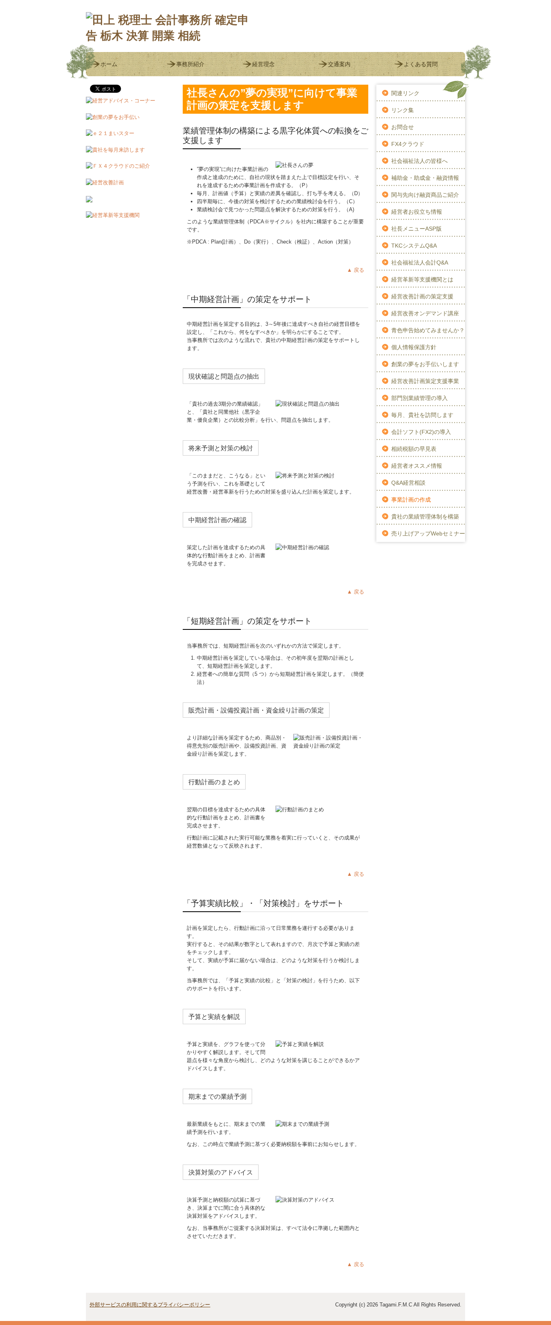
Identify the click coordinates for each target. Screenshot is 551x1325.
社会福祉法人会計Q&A (419, 262)
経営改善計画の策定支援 (422, 296)
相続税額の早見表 (413, 449)
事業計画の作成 (411, 499)
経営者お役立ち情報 (416, 211)
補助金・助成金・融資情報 (425, 178)
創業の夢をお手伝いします (425, 364)
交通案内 (339, 64)
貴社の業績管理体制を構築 (425, 516)
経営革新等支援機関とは (422, 279)
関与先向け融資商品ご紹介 (425, 195)
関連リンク (405, 93)
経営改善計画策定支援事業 (425, 381)
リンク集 (402, 110)
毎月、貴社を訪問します (422, 415)
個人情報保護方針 (413, 347)
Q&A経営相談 (408, 482)
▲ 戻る (355, 270)
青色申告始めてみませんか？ (428, 330)
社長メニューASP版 (416, 228)
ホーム (108, 64)
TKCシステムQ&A (414, 245)
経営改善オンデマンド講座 (425, 313)
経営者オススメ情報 (416, 465)
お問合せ (402, 127)
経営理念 (263, 64)
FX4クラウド (407, 144)
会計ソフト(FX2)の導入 (421, 432)
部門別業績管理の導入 (419, 398)
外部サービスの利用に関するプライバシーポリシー (150, 1305)
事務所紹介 (190, 64)
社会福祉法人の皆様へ (419, 161)
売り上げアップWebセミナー (428, 533)
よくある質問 (421, 64)
